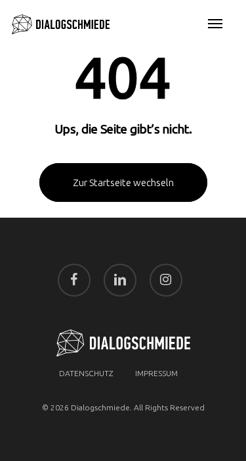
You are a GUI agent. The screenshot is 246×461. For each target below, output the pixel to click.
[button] (215, 24)
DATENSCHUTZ (86, 373)
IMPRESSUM (156, 373)
